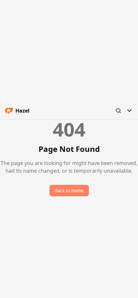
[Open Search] (118, 110)
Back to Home (69, 190)
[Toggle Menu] (129, 110)
